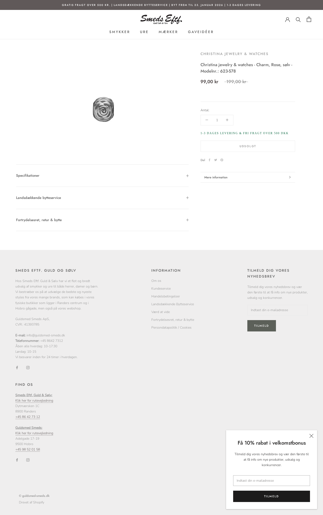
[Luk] (311, 436)
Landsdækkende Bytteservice (172, 304)
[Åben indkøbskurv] (309, 19)
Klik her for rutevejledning (34, 400)
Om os (156, 281)
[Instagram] (28, 367)
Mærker (168, 31)
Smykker (119, 31)
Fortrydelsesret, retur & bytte (39, 220)
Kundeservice (161, 288)
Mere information (215, 177)
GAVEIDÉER (201, 31)
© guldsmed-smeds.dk (34, 496)
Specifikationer (27, 175)
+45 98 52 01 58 (27, 449)
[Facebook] (209, 160)
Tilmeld (271, 496)
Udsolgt (248, 146)
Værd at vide (160, 312)
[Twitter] (215, 160)
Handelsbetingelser (165, 296)
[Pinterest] (221, 160)
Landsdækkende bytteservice (38, 197)
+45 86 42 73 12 (27, 417)
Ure (144, 31)
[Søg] (298, 19)
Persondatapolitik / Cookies (171, 327)
